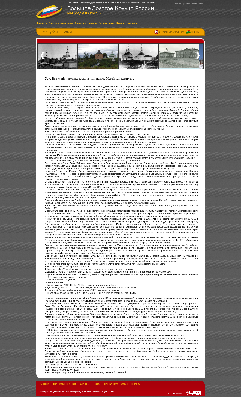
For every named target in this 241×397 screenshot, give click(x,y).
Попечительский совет (61, 23)
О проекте (41, 23)
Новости (92, 23)
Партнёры (80, 23)
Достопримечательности (171, 32)
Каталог (120, 23)
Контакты (132, 23)
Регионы (195, 32)
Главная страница (182, 4)
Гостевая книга (106, 23)
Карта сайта (197, 4)
